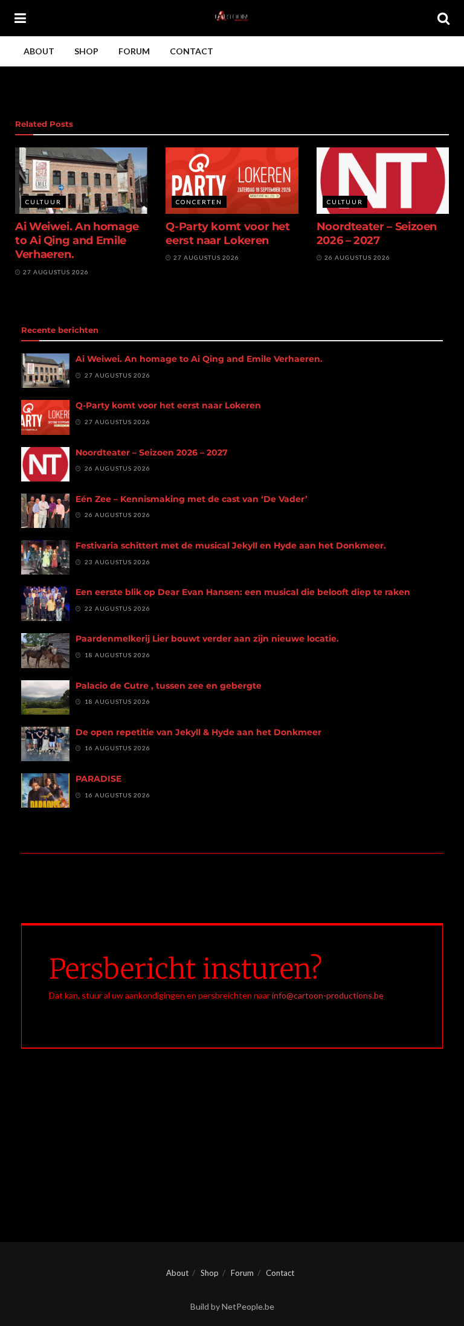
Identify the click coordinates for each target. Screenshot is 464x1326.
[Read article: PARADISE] (45, 790)
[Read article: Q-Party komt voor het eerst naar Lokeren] (232, 180)
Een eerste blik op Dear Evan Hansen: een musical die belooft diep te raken (243, 592)
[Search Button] (443, 18)
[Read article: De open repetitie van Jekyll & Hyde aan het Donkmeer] (45, 744)
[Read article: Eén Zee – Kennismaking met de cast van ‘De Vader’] (45, 511)
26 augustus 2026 (356, 257)
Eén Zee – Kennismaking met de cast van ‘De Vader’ (192, 499)
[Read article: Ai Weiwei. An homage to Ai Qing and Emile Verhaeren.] (81, 180)
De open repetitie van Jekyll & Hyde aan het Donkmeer (198, 732)
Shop (86, 51)
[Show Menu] (20, 18)
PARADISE (98, 778)
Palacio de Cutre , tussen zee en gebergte (169, 685)
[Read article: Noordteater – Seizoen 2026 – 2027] (383, 180)
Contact (191, 51)
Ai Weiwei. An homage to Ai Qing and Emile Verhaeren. (77, 241)
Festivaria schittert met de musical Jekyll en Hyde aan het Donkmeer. (231, 545)
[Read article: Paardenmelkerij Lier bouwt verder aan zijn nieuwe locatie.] (45, 650)
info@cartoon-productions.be (328, 995)
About (39, 51)
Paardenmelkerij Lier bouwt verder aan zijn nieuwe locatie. (207, 638)
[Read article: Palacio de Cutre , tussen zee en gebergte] (45, 697)
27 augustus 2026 (55, 271)
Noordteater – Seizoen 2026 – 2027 (377, 233)
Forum (134, 51)
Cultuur (43, 201)
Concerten (199, 201)
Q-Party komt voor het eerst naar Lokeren (227, 233)
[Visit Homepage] (231, 18)
